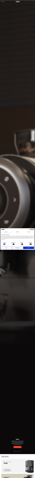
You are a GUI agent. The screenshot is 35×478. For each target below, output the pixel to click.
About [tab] (29, 231)
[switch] (13, 244)
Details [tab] (17, 231)
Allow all (28, 247)
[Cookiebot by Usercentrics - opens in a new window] (30, 229)
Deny (6, 247)
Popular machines (5, 456)
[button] (2, 1)
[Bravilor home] (17, 1)
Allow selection (17, 247)
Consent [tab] (6, 231)
